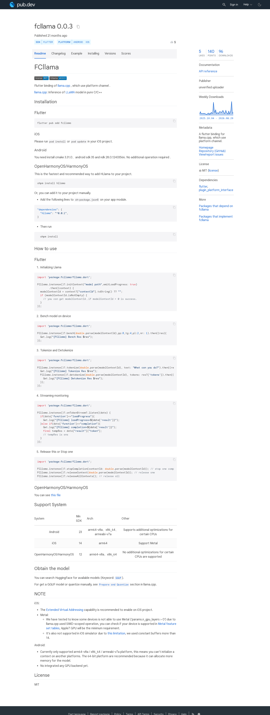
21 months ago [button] (57, 36)
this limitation (116, 633)
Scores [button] (126, 53)
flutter (203, 186)
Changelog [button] (58, 53)
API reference (208, 71)
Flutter (48, 42)
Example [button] (76, 53)
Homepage (206, 147)
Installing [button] (93, 53)
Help (246, 4)
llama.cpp (64, 86)
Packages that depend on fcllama (216, 207)
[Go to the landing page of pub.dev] (22, 4)
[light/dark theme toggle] (259, 4)
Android (78, 42)
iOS (87, 42)
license (213, 170)
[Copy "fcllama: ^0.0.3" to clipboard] (78, 27)
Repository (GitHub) (212, 151)
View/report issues (211, 154)
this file (56, 495)
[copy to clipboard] (174, 121)
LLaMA (70, 92)
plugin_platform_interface (216, 190)
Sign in (234, 4)
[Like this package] (171, 42)
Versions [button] (110, 53)
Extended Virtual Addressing (64, 610)
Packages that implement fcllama (216, 218)
